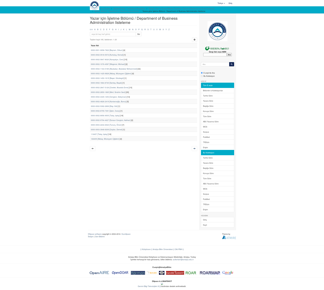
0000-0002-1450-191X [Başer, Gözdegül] (107, 78)
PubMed (206, 137)
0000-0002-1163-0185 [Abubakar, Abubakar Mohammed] (114, 69)
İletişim (91, 236)
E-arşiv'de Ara (209, 73)
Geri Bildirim (100, 236)
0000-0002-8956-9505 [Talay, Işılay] (105, 115)
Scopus (206, 132)
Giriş (205, 219)
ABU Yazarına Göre (211, 121)
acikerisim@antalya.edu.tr (183, 259)
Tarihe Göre (208, 95)
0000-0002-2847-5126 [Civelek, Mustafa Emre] (110, 87)
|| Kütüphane (145, 249)
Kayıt (205, 225)
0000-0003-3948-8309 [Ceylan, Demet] (106, 129)
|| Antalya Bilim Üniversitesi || (162, 249)
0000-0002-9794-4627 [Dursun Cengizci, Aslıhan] (110, 120)
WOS (205, 126)
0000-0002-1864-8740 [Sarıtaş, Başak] (106, 83)
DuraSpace (126, 234)
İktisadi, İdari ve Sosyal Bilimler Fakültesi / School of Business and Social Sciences (181, 8)
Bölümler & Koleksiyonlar (213, 90)
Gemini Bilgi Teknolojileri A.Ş (149, 286)
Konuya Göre (208, 111)
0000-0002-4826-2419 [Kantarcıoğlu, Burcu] (108, 101)
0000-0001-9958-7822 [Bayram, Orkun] (107, 50)
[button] (221, 3)
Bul (138, 34)
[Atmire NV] (229, 236)
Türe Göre (207, 116)
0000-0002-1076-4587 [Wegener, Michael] (108, 64)
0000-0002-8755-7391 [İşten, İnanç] (105, 111)
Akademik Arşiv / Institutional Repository (129, 8)
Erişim (205, 147)
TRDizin (206, 142)
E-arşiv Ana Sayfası (102, 8)
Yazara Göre (208, 101)
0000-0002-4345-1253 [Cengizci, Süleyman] (108, 97)
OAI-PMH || (179, 249)
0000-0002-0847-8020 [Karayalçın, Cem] (107, 59)
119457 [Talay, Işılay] (99, 134)
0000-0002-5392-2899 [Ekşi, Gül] (104, 106)
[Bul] (231, 64)
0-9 (91, 29)
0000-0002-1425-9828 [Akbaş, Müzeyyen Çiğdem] (111, 73)
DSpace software (95, 234)
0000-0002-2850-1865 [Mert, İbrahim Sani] (108, 92)
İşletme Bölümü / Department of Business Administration (117, 11)
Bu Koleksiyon (209, 76)
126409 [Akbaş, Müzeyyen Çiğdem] (105, 139)
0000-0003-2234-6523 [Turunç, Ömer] (106, 125)
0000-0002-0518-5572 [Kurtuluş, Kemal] (107, 55)
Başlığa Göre (208, 106)
